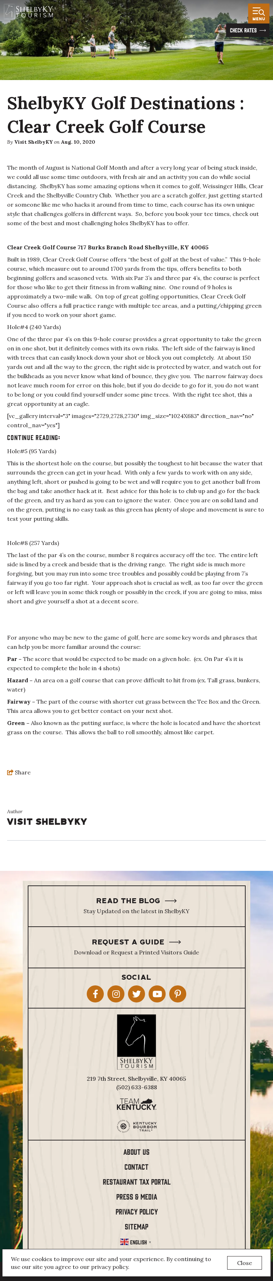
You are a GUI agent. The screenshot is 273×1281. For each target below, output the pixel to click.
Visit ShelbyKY (33, 142)
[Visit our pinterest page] (177, 993)
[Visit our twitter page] (136, 993)
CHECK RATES (243, 30)
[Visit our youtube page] (157, 993)
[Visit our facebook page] (95, 993)
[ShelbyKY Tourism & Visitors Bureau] (28, 12)
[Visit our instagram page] (115, 993)
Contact (136, 1166)
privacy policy (109, 1266)
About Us (136, 1151)
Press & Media (136, 1196)
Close (244, 1262)
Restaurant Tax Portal (137, 1181)
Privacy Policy (137, 1211)
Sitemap (136, 1226)
